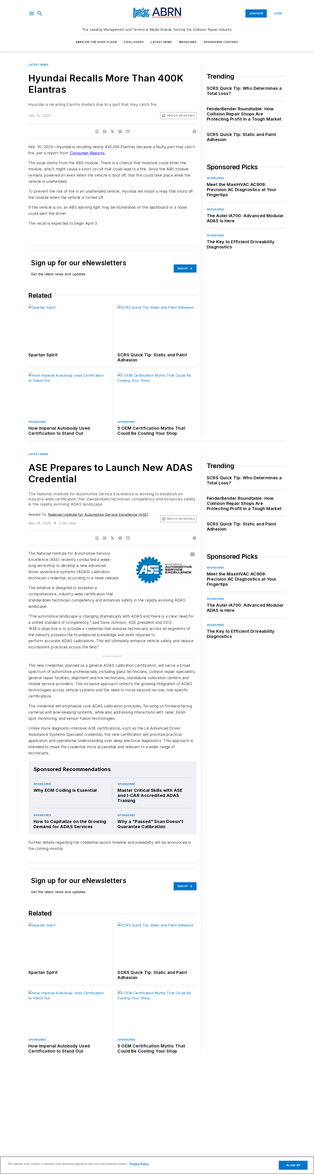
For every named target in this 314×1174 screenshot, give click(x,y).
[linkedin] (105, 131)
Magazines (188, 42)
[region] (157, 1165)
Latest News (161, 42)
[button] (31, 13)
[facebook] (97, 131)
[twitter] (112, 131)
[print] (194, 131)
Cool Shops (134, 42)
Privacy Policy (139, 1163)
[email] (128, 131)
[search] (40, 13)
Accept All (293, 1165)
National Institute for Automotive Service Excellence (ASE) (98, 514)
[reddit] (120, 131)
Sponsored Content (221, 42)
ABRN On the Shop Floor (96, 42)
